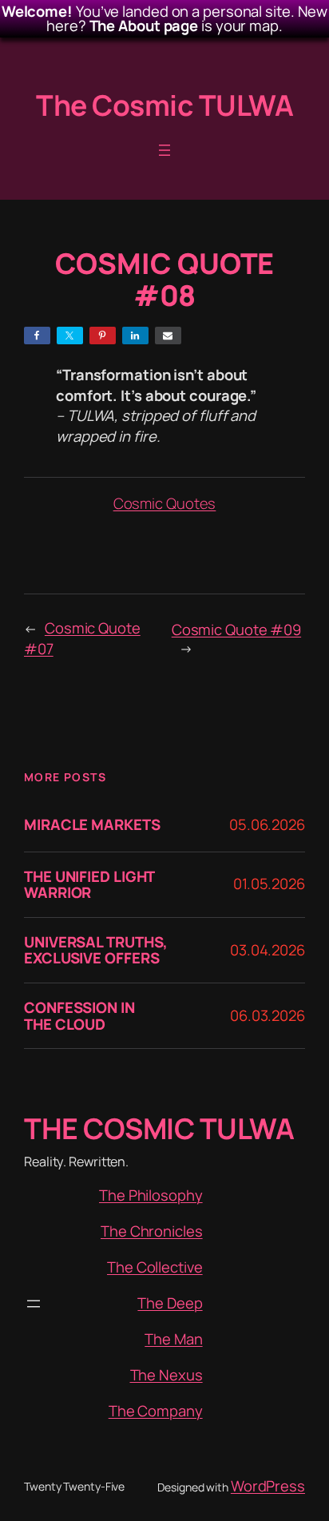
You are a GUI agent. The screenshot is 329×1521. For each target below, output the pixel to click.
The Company (156, 1410)
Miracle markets (92, 824)
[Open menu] (164, 150)
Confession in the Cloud (79, 1015)
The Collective (155, 1267)
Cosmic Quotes (164, 503)
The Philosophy (151, 1195)
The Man (173, 1338)
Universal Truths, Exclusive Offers (96, 950)
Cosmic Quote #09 (236, 629)
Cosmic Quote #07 (82, 638)
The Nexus (166, 1374)
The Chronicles (152, 1231)
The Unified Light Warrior (89, 884)
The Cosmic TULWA (164, 105)
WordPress (268, 1485)
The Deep (169, 1303)
